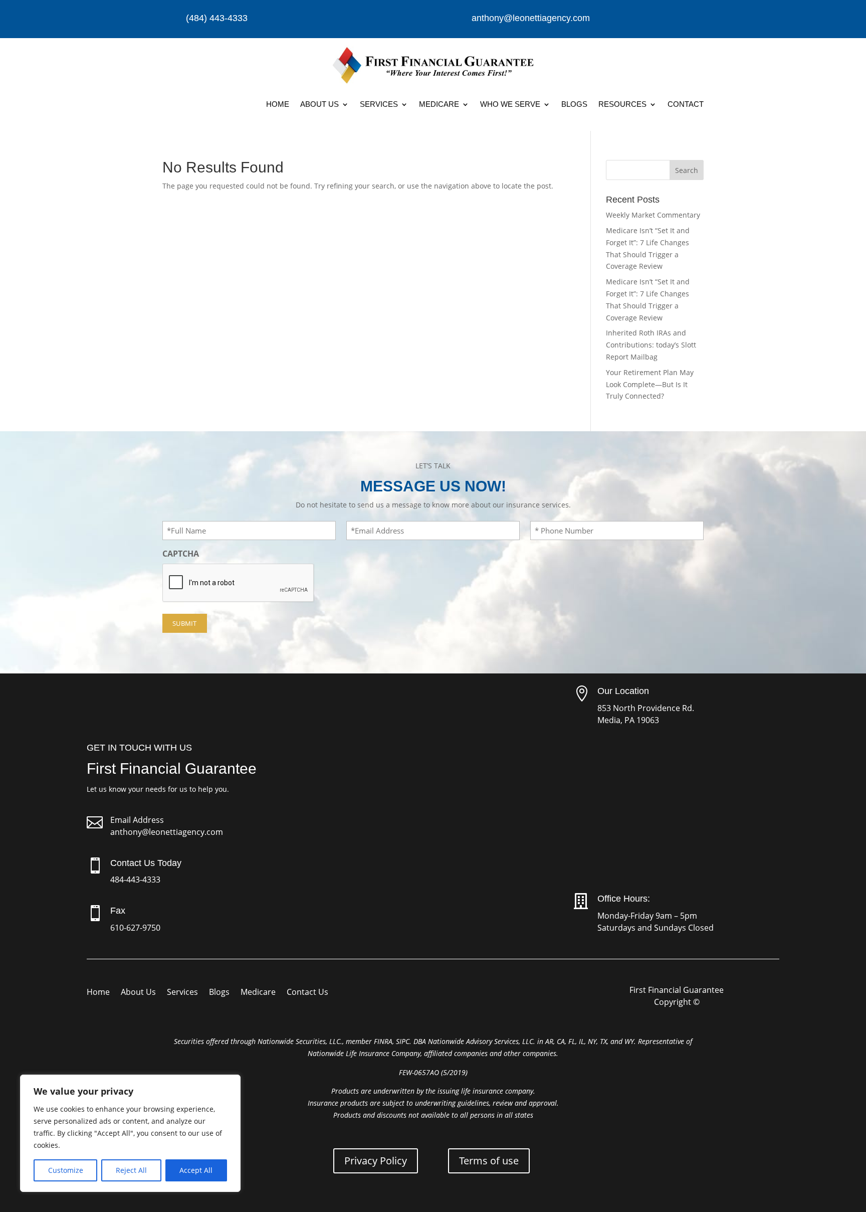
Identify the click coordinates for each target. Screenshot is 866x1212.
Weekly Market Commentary (653, 215)
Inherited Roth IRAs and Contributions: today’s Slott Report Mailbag (651, 345)
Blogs (574, 104)
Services (379, 104)
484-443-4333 (135, 879)
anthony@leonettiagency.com (166, 831)
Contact (686, 104)
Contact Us (307, 992)
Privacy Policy (375, 1160)
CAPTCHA (180, 553)
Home (277, 104)
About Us (319, 104)
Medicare (439, 104)
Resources (622, 104)
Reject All (131, 1170)
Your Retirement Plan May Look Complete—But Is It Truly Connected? (650, 384)
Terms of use (489, 1160)
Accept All (195, 1170)
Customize (65, 1170)
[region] (130, 1133)
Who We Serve (510, 104)
